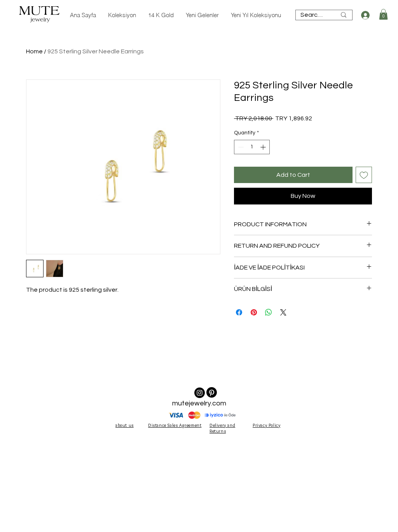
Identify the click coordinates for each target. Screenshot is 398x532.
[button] (383, 14)
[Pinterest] (211, 392)
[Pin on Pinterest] (253, 312)
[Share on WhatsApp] (268, 312)
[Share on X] (283, 312)
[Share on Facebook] (239, 312)
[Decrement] (240, 147)
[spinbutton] (252, 147)
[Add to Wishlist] (364, 175)
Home (34, 51)
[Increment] (264, 147)
